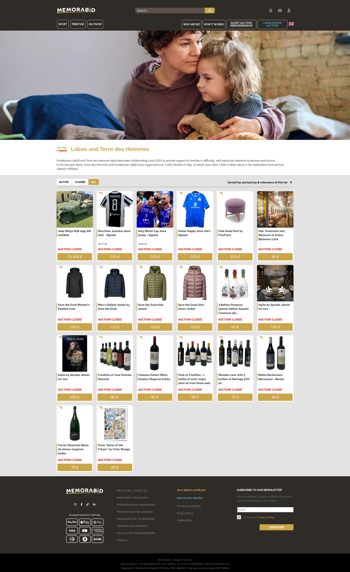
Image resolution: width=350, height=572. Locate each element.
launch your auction (272, 24)
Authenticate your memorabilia (136, 504)
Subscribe (276, 527)
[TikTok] (87, 504)
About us (122, 540)
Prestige (78, 24)
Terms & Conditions (189, 506)
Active (64, 182)
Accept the (258, 517)
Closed (80, 182)
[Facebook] (81, 504)
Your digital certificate (191, 490)
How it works (214, 24)
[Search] (210, 10)
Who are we (191, 24)
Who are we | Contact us (132, 490)
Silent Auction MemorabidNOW (241, 24)
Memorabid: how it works (132, 497)
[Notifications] (270, 10)
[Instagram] (75, 504)
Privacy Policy (185, 513)
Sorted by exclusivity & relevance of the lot (257, 182)
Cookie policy (185, 520)
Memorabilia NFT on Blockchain (136, 518)
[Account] (288, 10)
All (93, 182)
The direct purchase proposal (135, 511)
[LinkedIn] (94, 504)
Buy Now (95, 24)
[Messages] (279, 10)
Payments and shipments (132, 526)
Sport (63, 24)
